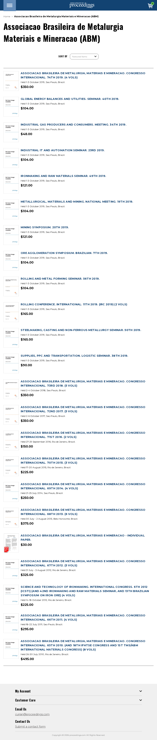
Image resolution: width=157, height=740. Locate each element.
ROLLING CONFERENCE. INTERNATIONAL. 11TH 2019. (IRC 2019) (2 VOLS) (74, 304)
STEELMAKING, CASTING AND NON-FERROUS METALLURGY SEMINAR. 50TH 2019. (81, 330)
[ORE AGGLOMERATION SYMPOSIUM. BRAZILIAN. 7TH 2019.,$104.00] (11, 261)
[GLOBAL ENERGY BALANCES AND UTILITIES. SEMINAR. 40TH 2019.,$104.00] (11, 107)
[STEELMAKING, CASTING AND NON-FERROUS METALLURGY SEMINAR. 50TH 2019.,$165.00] (11, 338)
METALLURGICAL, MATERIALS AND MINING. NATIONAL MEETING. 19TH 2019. (77, 201)
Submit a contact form (30, 726)
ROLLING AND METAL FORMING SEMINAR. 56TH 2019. (60, 278)
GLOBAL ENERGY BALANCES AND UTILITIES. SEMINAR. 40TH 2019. (70, 99)
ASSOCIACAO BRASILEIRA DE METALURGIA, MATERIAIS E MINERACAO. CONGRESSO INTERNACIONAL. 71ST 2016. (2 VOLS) (83, 435)
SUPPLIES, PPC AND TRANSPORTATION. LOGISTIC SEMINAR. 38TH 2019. (74, 355)
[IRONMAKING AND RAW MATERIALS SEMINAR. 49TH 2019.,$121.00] (11, 184)
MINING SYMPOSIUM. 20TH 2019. (45, 227)
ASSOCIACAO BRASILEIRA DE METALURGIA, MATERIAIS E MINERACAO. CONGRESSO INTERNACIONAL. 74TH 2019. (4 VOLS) (83, 75)
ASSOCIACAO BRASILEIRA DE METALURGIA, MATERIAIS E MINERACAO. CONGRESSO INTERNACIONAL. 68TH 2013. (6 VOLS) (83, 512)
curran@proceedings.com (32, 714)
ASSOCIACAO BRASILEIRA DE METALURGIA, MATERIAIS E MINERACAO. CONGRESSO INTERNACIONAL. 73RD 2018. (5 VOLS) (83, 383)
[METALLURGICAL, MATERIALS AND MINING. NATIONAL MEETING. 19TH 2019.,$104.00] (11, 210)
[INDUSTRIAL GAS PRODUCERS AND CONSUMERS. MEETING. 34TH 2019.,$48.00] (11, 132)
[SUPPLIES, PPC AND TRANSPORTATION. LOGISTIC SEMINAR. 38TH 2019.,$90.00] (11, 364)
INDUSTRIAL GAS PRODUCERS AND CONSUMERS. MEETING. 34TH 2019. (73, 124)
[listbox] (84, 56)
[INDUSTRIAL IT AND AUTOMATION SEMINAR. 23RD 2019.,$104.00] (11, 158)
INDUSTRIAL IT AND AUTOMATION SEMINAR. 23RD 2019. (63, 150)
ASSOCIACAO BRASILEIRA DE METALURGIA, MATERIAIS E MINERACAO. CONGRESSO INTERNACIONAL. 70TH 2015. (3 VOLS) (83, 460)
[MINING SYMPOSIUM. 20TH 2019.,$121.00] (11, 235)
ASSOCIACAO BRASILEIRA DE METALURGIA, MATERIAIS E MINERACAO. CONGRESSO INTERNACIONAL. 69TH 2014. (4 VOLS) (83, 486)
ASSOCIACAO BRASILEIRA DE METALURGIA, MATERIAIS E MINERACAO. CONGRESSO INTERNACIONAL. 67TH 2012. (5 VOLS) (83, 563)
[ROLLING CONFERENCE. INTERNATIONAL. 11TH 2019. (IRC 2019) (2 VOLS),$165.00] (11, 312)
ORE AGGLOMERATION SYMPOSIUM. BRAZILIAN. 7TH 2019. (64, 253)
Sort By (62, 56)
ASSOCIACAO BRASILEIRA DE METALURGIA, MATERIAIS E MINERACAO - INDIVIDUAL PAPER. (83, 537)
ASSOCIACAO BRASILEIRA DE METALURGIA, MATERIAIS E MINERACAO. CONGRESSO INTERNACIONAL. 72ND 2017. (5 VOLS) (83, 409)
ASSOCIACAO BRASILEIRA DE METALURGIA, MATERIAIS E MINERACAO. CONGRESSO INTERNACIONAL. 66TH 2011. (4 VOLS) (83, 617)
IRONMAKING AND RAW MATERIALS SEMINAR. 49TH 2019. (63, 176)
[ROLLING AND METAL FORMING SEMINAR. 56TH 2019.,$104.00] (11, 287)
